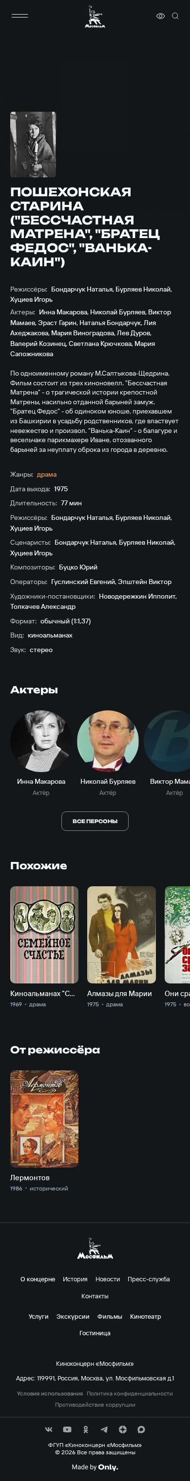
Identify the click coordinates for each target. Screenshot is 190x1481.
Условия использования (50, 1393)
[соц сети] (48, 1429)
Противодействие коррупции (95, 1404)
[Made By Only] (95, 1467)
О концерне (37, 1279)
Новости (107, 1279)
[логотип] (95, 16)
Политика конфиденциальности (130, 1393)
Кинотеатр (145, 1316)
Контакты (95, 1296)
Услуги (39, 1316)
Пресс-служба (149, 1279)
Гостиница (95, 1333)
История (75, 1279)
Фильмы (109, 1316)
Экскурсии (73, 1316)
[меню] (20, 16)
